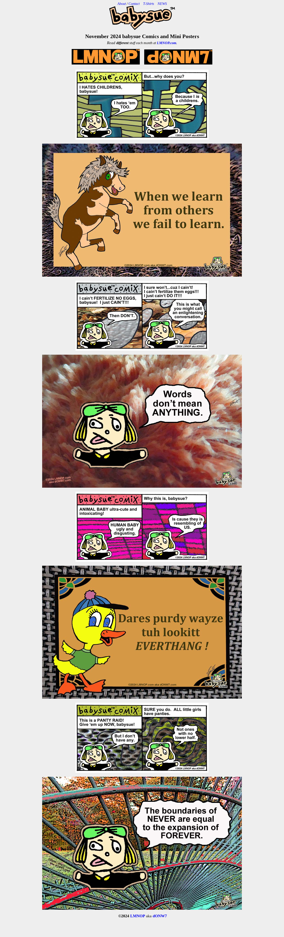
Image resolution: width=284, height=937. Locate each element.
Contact (134, 4)
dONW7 (160, 916)
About (121, 4)
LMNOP (137, 916)
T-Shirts (150, 4)
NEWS (162, 4)
